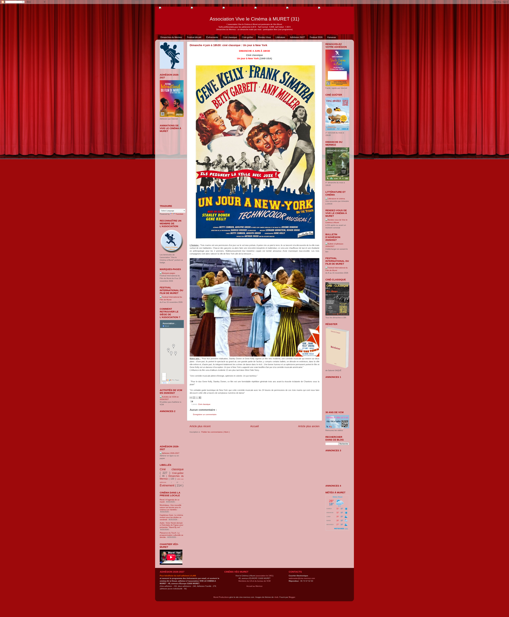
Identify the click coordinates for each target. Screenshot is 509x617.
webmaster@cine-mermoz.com (302, 578)
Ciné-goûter (247, 37)
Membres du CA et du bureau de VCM (254, 581)
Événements (212, 37)
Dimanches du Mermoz (171, 37)
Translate (179, 214)
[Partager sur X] (197, 397)
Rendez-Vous (264, 37)
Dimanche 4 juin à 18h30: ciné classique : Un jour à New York (228, 45)
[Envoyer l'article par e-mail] (191, 401)
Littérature (280, 37)
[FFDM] (163, 8)
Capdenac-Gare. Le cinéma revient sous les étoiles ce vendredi (171, 517)
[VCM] (197, 8)
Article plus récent (200, 426)
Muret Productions (221, 597)
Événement (167, 485)
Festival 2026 (316, 37)
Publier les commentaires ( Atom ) (215, 432)
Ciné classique (230, 37)
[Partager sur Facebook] (200, 397)
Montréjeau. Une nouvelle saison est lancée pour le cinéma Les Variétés (170, 507)
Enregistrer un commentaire (204, 414)
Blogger (292, 597)
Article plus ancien (308, 426)
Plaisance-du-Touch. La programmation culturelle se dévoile (171, 535)
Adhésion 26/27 (297, 37)
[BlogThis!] (194, 397)
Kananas (331, 37)
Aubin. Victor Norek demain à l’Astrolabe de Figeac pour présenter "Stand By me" (171, 525)
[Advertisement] (173, 427)
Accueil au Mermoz (254, 586)
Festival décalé (194, 37)
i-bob (276, 597)
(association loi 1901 (264, 576)
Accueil (254, 426)
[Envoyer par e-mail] (191, 397)
